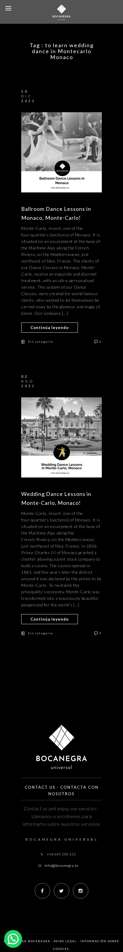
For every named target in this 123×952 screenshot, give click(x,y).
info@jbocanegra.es (61, 865)
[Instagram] (80, 890)
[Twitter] (61, 890)
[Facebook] (42, 890)
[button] (13, 939)
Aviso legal (65, 941)
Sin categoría (40, 341)
